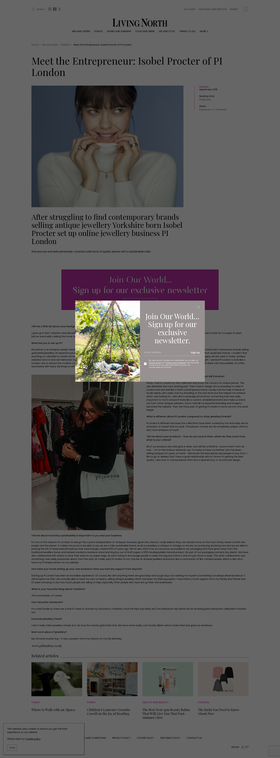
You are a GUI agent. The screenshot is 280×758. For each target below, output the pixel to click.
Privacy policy (155, 362)
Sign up (195, 352)
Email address (151, 353)
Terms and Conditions (176, 362)
